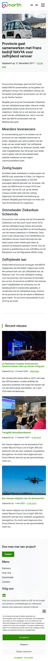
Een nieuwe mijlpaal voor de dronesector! (23, 498)
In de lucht (36, 437)
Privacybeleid (28, 657)
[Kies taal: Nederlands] (32, 5)
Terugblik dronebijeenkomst (16, 432)
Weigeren (24, 644)
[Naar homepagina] (11, 5)
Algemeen (34, 371)
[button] (44, 611)
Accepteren (24, 637)
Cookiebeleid (18, 657)
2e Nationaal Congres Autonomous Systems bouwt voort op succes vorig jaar (23, 365)
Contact (8, 554)
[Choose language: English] (36, 5)
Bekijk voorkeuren (24, 651)
